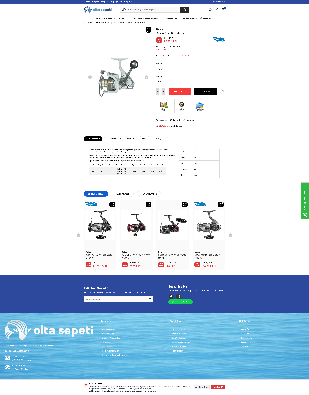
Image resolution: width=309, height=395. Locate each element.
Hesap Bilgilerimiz (116, 2)
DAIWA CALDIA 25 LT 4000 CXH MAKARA (207, 256)
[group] (118, 77)
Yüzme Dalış (107, 342)
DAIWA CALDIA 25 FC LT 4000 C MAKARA (99, 256)
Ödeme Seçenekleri (113, 139)
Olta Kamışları (108, 329)
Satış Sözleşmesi (179, 338)
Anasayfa (88, 23)
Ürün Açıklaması (93, 139)
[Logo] (49, 330)
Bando (159, 29)
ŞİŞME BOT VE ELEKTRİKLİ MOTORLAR (181, 18)
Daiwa (88, 252)
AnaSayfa (87, 2)
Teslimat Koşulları (179, 329)
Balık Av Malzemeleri (110, 351)
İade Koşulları (160, 139)
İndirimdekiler (246, 338)
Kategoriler (104, 2)
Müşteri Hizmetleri (248, 342)
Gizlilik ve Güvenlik (179, 346)
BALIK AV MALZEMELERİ (105, 18)
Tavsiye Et (176, 120)
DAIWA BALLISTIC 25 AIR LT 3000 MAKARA (136, 256)
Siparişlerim (95, 2)
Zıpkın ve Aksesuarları (111, 338)
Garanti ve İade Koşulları (181, 342)
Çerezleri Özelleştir (201, 387)
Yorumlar (131, 139)
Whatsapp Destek (182, 302)
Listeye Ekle (162, 120)
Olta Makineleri (101, 23)
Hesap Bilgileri (177, 351)
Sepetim (244, 346)
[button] (90, 77)
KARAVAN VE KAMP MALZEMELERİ (148, 18)
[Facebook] (171, 296)
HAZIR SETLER (125, 18)
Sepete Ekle (180, 91)
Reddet (91, 391)
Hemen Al (205, 91)
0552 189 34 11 (220, 2)
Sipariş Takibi (127, 2)
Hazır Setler (107, 346)
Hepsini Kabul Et (218, 387)
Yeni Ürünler (246, 333)
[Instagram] (178, 296)
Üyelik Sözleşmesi (179, 333)
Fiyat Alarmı (190, 120)
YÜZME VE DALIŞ (207, 18)
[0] (223, 10)
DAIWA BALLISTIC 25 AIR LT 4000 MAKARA (172, 256)
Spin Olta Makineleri (117, 23)
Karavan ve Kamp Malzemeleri (114, 355)
